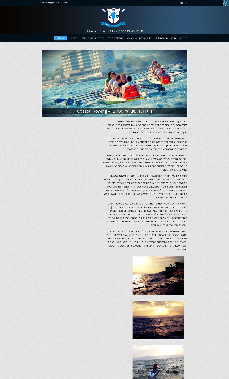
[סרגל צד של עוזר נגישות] (226, 3)
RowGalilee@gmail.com (50, 3)
